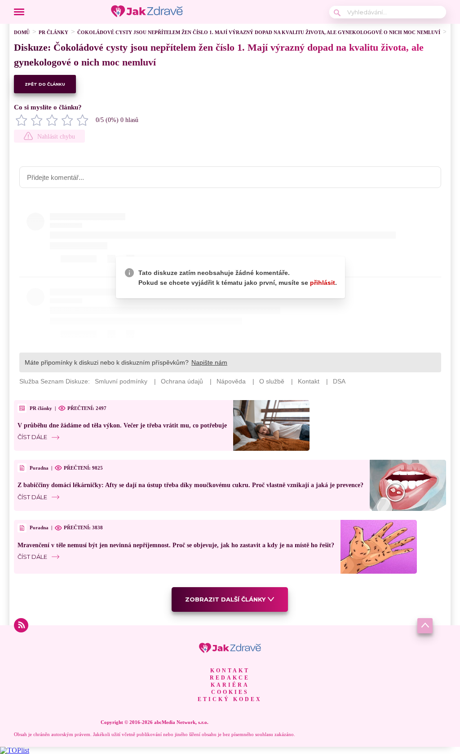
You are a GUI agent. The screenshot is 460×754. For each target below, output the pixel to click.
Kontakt (230, 670)
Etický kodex (230, 699)
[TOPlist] (14, 750)
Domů (22, 32)
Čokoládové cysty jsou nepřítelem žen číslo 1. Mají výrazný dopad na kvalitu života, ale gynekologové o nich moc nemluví (258, 32)
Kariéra (230, 685)
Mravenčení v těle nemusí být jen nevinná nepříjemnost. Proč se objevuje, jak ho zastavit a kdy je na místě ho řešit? (176, 545)
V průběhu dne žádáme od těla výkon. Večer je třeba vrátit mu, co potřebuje (122, 425)
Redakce (230, 678)
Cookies (230, 692)
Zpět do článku (45, 84)
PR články (53, 32)
